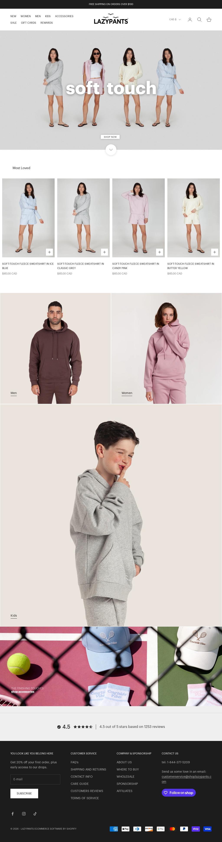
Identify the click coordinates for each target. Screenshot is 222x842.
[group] (111, 90)
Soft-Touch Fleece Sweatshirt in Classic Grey (80, 266)
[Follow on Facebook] (12, 814)
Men (14, 393)
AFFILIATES (124, 791)
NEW (13, 16)
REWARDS (47, 23)
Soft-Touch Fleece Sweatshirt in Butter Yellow (190, 266)
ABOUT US (124, 762)
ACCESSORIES (64, 16)
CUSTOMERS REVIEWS (87, 791)
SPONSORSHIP (127, 783)
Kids (14, 615)
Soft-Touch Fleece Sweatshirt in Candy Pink (135, 266)
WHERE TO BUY (128, 769)
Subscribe (24, 793)
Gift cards (28, 23)
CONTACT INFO (82, 776)
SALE (13, 23)
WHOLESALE (125, 776)
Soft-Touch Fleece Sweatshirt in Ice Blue (28, 266)
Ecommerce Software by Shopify (55, 829)
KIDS (48, 16)
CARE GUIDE (80, 783)
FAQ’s (74, 762)
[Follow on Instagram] (24, 814)
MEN (38, 16)
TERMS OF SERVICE (85, 798)
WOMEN (26, 16)
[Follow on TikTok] (35, 814)
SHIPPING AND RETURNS (88, 769)
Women (127, 393)
